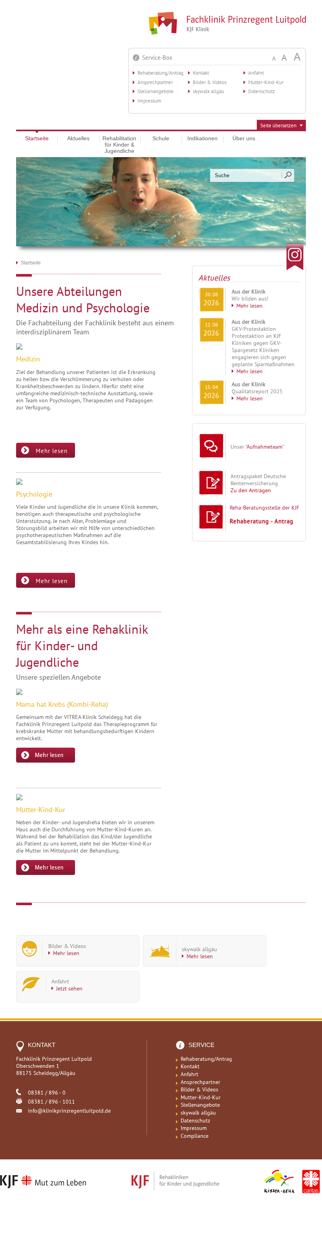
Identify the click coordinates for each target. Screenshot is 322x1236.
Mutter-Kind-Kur (266, 82)
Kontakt (201, 73)
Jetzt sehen (69, 988)
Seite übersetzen (278, 125)
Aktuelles (78, 138)
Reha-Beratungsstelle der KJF (264, 507)
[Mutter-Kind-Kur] (45, 873)
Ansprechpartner (155, 82)
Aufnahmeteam (264, 446)
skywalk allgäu (208, 91)
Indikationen (202, 138)
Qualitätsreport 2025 (257, 391)
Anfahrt (256, 73)
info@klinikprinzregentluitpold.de (69, 1110)
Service (201, 1045)
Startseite (37, 138)
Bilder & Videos (210, 82)
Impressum (149, 100)
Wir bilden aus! (250, 298)
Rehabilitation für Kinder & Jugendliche (119, 144)
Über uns (243, 138)
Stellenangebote (155, 91)
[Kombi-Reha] (45, 760)
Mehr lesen (249, 305)
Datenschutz (261, 91)
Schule (160, 138)
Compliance (195, 1135)
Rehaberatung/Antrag (160, 73)
